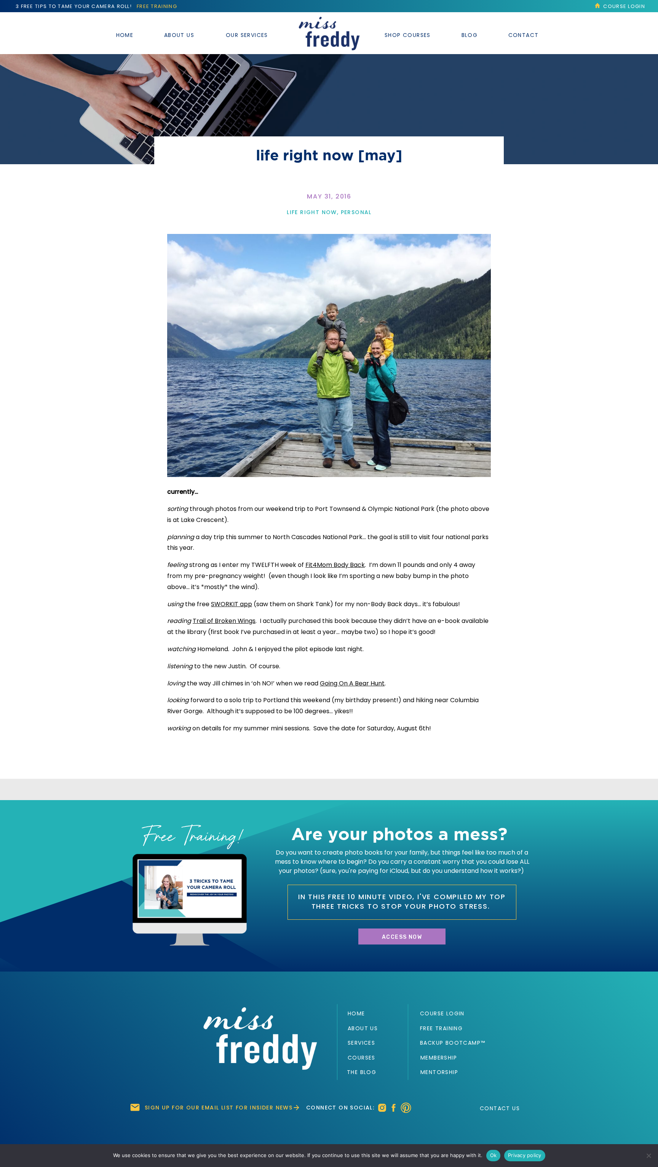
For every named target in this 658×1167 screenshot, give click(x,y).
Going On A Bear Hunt (352, 683)
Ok (493, 1155)
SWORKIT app (231, 604)
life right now (312, 212)
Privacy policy (524, 1155)
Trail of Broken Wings (224, 620)
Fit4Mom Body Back (335, 564)
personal (356, 212)
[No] (648, 1155)
